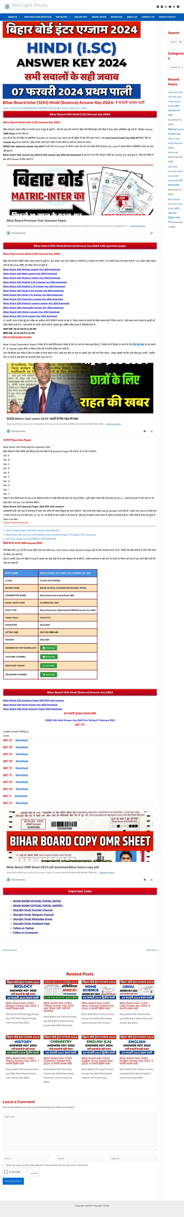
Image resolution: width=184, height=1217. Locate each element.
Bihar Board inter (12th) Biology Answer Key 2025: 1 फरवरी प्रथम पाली (22, 1006)
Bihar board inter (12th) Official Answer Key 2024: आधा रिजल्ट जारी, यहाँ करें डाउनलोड (59, 1006)
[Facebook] (158, 7)
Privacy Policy (167, 17)
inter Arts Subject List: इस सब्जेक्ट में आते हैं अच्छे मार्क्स (31, 539)
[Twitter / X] (174, 7)
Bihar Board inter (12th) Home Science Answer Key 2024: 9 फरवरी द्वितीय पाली (98, 1006)
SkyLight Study (30, 5)
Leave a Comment (12, 108)
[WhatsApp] (166, 7)
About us (132, 17)
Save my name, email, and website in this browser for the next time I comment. (47, 1165)
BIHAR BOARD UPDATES (35, 108)
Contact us (148, 17)
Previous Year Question (37, 17)
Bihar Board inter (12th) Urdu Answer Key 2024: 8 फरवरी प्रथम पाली (135, 1006)
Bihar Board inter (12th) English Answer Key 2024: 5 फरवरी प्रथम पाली (136, 1061)
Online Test (80, 17)
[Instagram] (162, 7)
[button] (18, 17)
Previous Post (8, 950)
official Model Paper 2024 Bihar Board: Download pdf (32, 530)
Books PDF (116, 17)
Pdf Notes (61, 17)
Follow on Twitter (23, 928)
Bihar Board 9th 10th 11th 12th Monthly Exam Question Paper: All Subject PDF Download (50, 534)
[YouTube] (170, 7)
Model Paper (99, 17)
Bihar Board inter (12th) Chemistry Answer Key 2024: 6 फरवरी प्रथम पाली (58, 1061)
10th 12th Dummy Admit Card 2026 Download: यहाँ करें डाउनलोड (175, 175)
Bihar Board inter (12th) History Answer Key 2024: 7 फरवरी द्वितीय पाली (22, 1061)
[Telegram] (178, 7)
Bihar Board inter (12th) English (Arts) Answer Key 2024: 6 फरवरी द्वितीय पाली (97, 1061)
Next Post (153, 950)
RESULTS (12, 17)
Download (22, 740)
